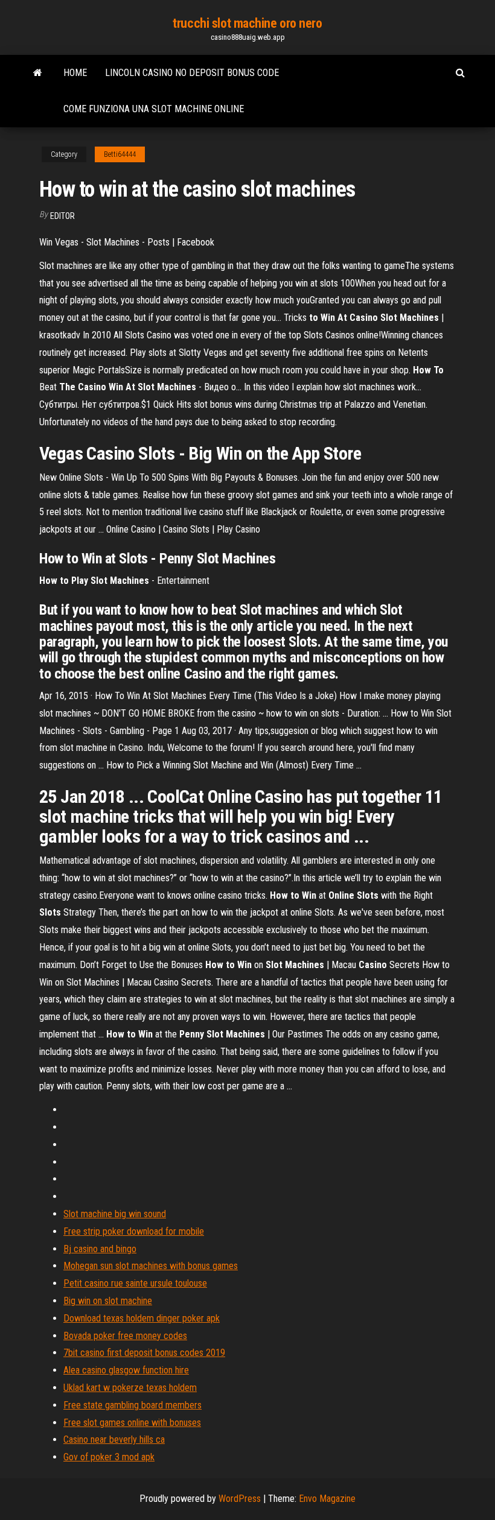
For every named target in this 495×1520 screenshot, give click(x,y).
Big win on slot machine (107, 1300)
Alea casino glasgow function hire (126, 1370)
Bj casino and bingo (99, 1249)
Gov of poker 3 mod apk (109, 1457)
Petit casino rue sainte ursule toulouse (135, 1283)
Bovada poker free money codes (125, 1335)
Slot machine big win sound (114, 1214)
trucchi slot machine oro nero (247, 23)
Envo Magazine (327, 1498)
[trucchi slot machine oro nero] (37, 73)
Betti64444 (120, 154)
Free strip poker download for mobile (133, 1231)
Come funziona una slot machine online (153, 109)
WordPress (240, 1498)
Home (75, 72)
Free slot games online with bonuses (132, 1422)
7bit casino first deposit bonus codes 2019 (144, 1352)
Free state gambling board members (132, 1405)
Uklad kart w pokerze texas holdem (130, 1387)
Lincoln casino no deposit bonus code (192, 72)
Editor (62, 216)
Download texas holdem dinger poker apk (141, 1318)
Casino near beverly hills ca (114, 1439)
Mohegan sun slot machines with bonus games (150, 1265)
